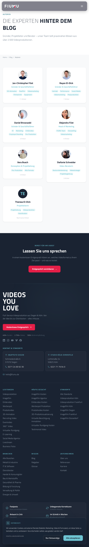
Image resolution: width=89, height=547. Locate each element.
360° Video (8, 426)
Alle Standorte (66, 394)
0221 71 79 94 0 (58, 366)
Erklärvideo (7, 402)
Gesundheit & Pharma (12, 482)
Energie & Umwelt (10, 494)
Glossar (35, 466)
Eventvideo (7, 422)
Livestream (7, 442)
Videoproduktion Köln (69, 398)
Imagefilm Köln (66, 406)
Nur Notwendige (53, 538)
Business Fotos (9, 446)
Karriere (63, 466)
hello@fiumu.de (12, 374)
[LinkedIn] (4, 340)
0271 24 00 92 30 (16, 366)
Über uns (64, 458)
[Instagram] (8, 340)
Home (5, 57)
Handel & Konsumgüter (12, 474)
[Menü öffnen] (82, 6)
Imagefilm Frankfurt (68, 414)
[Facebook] (20, 340)
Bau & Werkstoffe (10, 478)
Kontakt (63, 470)
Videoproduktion (10, 394)
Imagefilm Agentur (39, 398)
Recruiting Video (9, 418)
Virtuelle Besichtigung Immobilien (41, 420)
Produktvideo (8, 410)
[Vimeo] (16, 340)
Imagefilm (7, 398)
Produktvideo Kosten (40, 410)
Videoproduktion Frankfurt (71, 402)
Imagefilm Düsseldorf (69, 418)
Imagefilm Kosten (39, 394)
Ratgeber (35, 462)
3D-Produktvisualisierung (42, 414)
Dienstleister (8, 470)
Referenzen (65, 462)
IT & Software (8, 466)
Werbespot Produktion (41, 406)
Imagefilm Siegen (67, 410)
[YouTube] (12, 340)
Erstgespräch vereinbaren (44, 268)
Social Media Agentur (11, 438)
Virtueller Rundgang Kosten (43, 425)
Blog (10, 57)
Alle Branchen (8, 458)
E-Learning (7, 434)
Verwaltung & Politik (11, 490)
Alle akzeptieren (73, 538)
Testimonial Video (39, 429)
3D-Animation (9, 414)
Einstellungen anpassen (15, 536)
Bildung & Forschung (11, 486)
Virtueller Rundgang (11, 430)
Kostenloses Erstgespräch (17, 327)
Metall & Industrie (10, 462)
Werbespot (7, 406)
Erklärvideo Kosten (39, 402)
